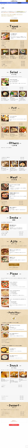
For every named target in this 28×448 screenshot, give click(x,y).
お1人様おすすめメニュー (6, 12)
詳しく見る (19, 2)
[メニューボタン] (1, 1)
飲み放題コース (14, 420)
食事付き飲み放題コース (13, 12)
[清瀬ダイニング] (14, 1)
